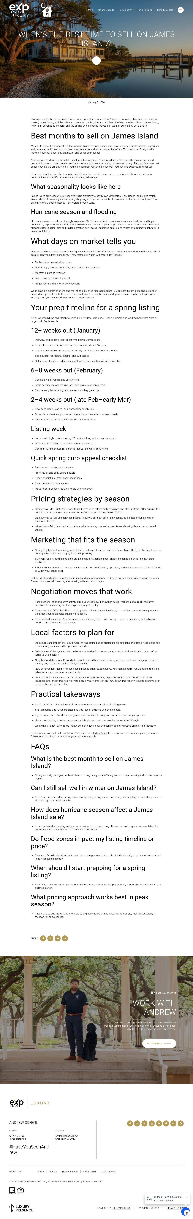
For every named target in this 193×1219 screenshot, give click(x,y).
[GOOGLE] (181, 1123)
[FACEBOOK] (130, 1123)
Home (41, 1171)
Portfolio (89, 10)
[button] (159, 1043)
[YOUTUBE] (173, 1123)
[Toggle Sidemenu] (181, 10)
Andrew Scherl (100, 733)
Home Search (125, 10)
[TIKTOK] (166, 1123)
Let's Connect (108, 1171)
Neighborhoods (106, 10)
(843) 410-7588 (16, 1135)
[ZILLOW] (152, 1123)
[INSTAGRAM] (137, 1123)
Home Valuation (144, 10)
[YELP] (159, 1123)
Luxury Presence (121, 1208)
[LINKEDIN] (144, 1123)
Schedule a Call (165, 10)
